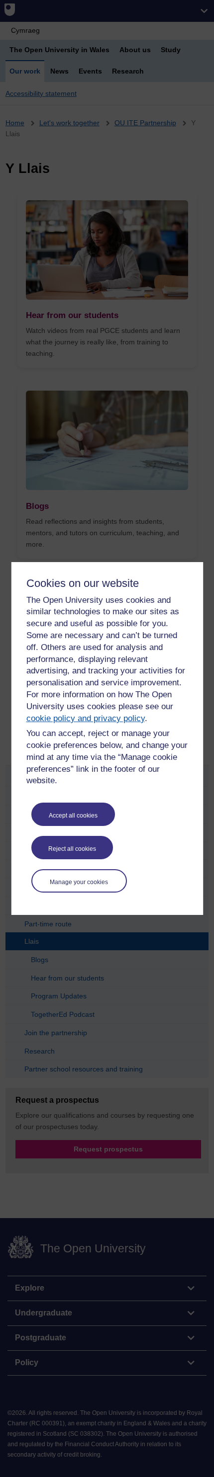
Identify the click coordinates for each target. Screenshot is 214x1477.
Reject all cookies (72, 848)
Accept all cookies (73, 815)
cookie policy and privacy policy (85, 718)
